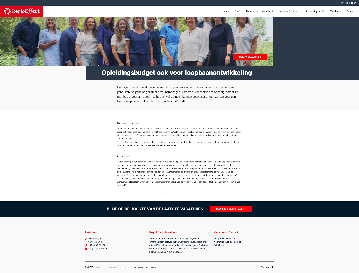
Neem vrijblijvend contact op (227, 242)
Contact (351, 11)
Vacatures (335, 11)
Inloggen (351, 3)
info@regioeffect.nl (97, 248)
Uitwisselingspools (314, 11)
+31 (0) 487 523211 (98, 245)
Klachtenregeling (152, 267)
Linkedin (342, 2)
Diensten (250, 11)
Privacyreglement (138, 267)
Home (225, 11)
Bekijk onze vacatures (224, 238)
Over (237, 11)
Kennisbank (267, 11)
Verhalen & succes (289, 11)
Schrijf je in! (219, 245)
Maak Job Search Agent (231, 209)
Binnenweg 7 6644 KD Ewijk (95, 240)
